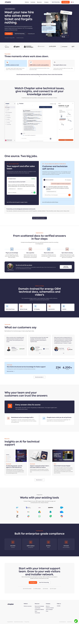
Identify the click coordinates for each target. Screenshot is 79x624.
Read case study (10, 371)
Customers (32, 2)
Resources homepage (39, 606)
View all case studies (39, 377)
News (36, 611)
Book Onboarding (56, 2)
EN (73, 2)
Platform (27, 2)
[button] (39, 2)
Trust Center (37, 612)
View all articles (39, 479)
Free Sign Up (65, 2)
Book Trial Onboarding (19, 33)
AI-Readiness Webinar (39, 609)
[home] (8, 2)
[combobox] (72, 2)
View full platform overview (39, 218)
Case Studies (37, 607)
